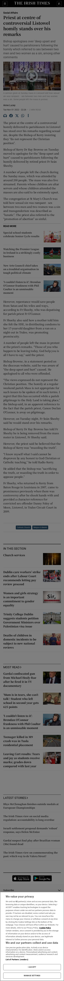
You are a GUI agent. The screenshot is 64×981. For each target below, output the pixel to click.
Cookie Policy (45, 928)
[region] (32, 936)
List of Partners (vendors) (17, 959)
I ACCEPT (32, 967)
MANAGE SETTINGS (32, 976)
